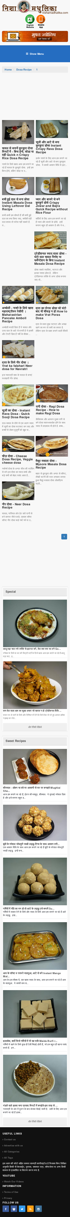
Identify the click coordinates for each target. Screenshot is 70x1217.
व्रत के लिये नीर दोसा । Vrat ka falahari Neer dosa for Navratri (17, 365)
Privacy (8, 1198)
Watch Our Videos (14, 1181)
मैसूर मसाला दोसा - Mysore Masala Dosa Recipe (51, 464)
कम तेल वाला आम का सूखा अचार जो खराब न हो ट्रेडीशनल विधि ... (32, 710)
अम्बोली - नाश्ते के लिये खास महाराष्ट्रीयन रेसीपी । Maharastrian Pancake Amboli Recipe (17, 314)
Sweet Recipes (16, 741)
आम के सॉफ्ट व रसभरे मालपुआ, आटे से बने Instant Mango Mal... (32, 974)
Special (11, 591)
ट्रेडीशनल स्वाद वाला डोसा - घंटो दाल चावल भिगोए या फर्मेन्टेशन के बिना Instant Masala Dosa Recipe (50, 258)
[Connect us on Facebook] (6, 1209)
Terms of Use (11, 1192)
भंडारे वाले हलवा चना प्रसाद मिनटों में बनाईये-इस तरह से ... (30, 1105)
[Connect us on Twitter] (22, 1209)
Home (8, 69)
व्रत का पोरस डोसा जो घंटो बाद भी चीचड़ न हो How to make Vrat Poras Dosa (51, 313)
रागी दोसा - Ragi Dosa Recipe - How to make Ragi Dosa (50, 409)
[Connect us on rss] (30, 1209)
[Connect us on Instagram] (38, 1209)
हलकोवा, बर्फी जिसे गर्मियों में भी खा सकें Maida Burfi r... (30, 1041)
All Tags (8, 1157)
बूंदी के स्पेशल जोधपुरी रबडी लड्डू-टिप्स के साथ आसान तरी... (31, 844)
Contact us (10, 1139)
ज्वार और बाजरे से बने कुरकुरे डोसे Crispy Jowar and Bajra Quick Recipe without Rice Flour (52, 206)
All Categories (11, 1151)
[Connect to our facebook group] (14, 1209)
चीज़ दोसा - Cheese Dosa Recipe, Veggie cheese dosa (17, 459)
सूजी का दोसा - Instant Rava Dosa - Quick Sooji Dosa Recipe (16, 413)
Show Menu (37, 54)
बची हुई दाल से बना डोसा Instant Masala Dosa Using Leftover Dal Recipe (17, 204)
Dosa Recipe (24, 69)
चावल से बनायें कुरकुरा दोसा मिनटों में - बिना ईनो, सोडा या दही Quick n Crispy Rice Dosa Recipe (18, 153)
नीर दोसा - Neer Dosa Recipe (16, 506)
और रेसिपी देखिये (35, 727)
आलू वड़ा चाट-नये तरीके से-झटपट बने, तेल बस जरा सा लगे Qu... (32, 648)
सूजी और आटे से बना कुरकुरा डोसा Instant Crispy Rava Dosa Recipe (49, 147)
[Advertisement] (35, 98)
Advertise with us (13, 1145)
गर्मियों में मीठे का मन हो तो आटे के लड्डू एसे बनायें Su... (28, 908)
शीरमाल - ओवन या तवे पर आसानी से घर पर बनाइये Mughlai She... (31, 789)
